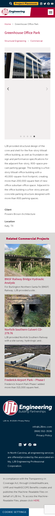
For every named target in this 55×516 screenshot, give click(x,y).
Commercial (36, 41)
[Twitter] (45, 3)
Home (8, 24)
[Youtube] (52, 3)
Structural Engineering (15, 41)
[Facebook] (48, 3)
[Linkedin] (41, 3)
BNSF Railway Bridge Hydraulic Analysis (24, 280)
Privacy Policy (24, 421)
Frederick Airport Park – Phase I (25, 380)
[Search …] (10, 3)
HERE (36, 500)
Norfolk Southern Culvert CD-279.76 (23, 331)
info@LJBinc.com (42, 426)
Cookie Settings (14, 512)
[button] (51, 12)
